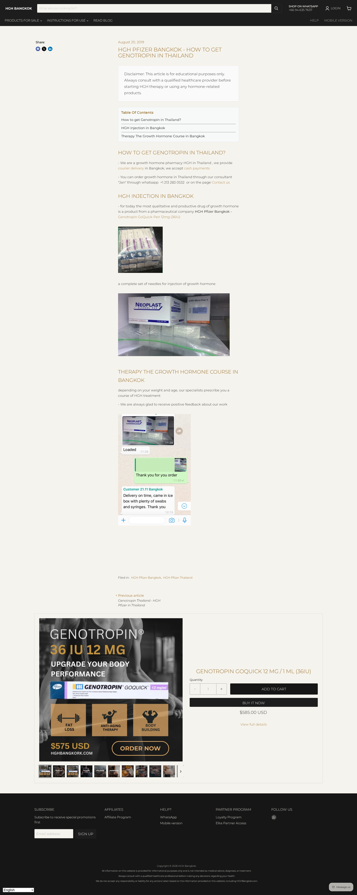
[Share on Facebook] (38, 49)
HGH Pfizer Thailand (177, 577)
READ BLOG (102, 20)
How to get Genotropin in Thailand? (151, 120)
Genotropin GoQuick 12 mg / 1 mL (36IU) (253, 671)
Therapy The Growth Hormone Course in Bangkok (163, 136)
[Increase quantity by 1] (221, 689)
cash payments (197, 168)
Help (314, 20)
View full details (253, 725)
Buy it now (253, 703)
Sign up (85, 834)
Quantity (196, 680)
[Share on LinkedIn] (50, 49)
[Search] (276, 8)
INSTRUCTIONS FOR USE (66, 20)
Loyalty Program (229, 817)
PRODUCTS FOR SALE (22, 20)
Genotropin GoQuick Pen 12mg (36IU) (149, 217)
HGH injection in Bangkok (143, 128)
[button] (45, 771)
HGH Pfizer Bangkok (146, 577)
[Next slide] (181, 771)
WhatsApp (168, 817)
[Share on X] (44, 49)
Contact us (221, 182)
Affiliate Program (117, 817)
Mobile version (338, 20)
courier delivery (131, 168)
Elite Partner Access (231, 823)
